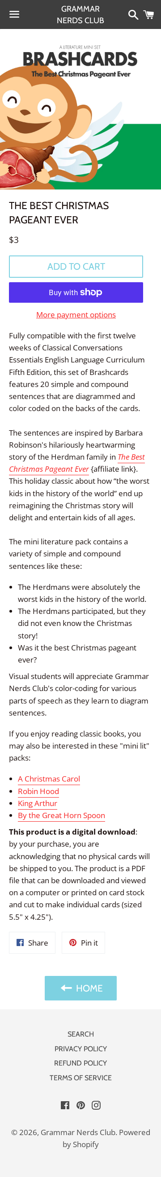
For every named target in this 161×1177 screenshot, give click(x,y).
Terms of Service (81, 1078)
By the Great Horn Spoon (61, 815)
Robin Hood (38, 791)
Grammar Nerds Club (80, 14)
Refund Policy (80, 1063)
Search (81, 1034)
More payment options (76, 314)
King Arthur (37, 803)
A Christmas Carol (49, 779)
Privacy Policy (81, 1049)
